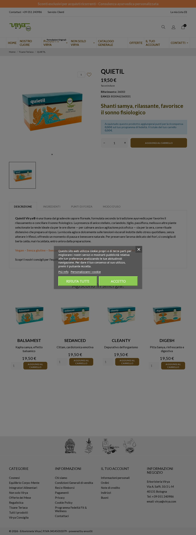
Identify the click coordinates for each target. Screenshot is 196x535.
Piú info (63, 272)
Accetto (118, 281)
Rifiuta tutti (77, 281)
